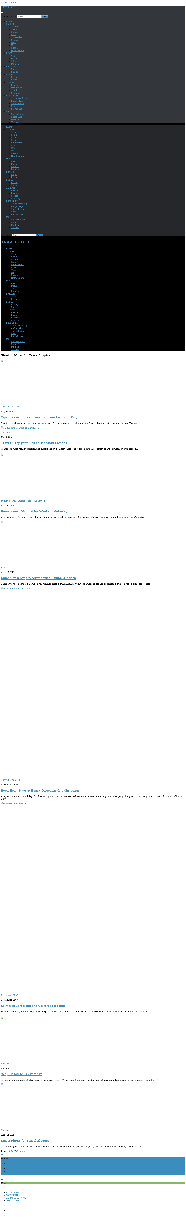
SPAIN (16, 995)
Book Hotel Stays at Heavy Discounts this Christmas (40, 790)
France (14, 32)
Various (15, 122)
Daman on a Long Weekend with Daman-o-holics (38, 578)
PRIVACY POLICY (14, 1192)
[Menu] (2, 12)
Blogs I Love (17, 108)
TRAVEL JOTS (8, 7)
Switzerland (17, 37)
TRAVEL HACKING (10, 406)
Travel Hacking (19, 98)
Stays (14, 69)
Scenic (14, 90)
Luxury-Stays (8, 500)
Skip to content (9, 2)
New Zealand (17, 50)
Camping (15, 93)
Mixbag (15, 119)
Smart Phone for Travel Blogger (25, 1141)
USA (13, 42)
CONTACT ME (12, 1200)
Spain (14, 29)
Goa (13, 55)
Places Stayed (18, 114)
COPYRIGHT (12, 1195)
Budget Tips (17, 101)
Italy (13, 34)
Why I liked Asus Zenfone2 (21, 1074)
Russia (14, 47)
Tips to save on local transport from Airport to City (39, 417)
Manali (14, 58)
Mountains (16, 87)
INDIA (4, 567)
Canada (14, 40)
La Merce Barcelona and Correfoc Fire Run (33, 1006)
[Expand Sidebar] (2, 1154)
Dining (14, 71)
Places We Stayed (36, 500)
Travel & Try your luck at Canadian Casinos (34, 443)
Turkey (14, 26)
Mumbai (15, 63)
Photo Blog (16, 116)
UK (12, 45)
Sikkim (15, 61)
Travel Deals (17, 103)
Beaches (15, 85)
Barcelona (6, 995)
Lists (13, 106)
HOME (9, 21)
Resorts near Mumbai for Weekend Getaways (35, 511)
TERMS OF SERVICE (16, 1197)
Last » (23, 1151)
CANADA (5, 432)
